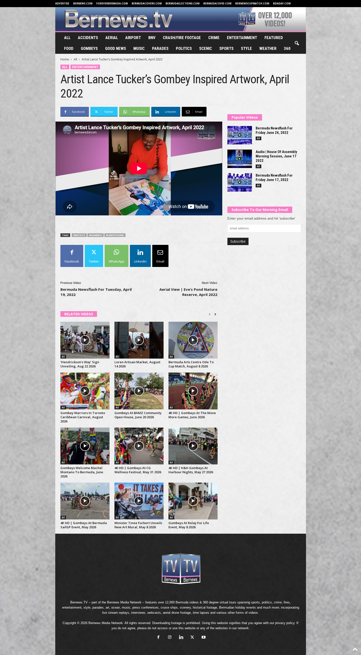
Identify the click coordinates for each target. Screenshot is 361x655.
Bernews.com (82, 3)
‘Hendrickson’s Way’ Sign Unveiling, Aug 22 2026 (79, 364)
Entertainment (242, 37)
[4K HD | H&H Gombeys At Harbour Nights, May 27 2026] (193, 446)
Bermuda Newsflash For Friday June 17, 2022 (274, 177)
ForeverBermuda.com (112, 3)
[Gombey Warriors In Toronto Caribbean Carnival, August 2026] (85, 391)
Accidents (88, 37)
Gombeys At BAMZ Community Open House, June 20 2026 (138, 415)
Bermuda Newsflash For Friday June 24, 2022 (274, 130)
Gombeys (89, 48)
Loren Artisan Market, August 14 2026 (137, 364)
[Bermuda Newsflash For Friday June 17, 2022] (239, 182)
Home (64, 59)
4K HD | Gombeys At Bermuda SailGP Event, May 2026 (83, 525)
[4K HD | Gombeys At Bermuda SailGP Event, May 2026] (85, 501)
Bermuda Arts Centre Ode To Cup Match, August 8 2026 (191, 364)
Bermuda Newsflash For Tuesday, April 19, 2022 (96, 292)
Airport (133, 37)
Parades (160, 48)
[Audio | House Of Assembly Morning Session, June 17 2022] (239, 159)
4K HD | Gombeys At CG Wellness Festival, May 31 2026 (137, 470)
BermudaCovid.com (217, 3)
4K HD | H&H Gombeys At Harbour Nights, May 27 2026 (190, 470)
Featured (273, 37)
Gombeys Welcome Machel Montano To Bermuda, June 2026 (81, 472)
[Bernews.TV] (180, 19)
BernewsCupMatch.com (252, 3)
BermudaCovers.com (147, 3)
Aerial (111, 37)
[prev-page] (209, 314)
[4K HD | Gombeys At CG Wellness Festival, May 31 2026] (139, 446)
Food (68, 48)
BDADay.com (282, 3)
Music (139, 48)
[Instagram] (169, 638)
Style (246, 48)
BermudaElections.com (182, 3)
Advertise (62, 3)
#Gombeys (95, 235)
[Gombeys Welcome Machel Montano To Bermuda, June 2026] (85, 446)
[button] (296, 43)
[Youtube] (203, 638)
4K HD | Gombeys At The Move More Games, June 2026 (192, 415)
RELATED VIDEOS (78, 314)
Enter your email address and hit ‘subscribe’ (261, 218)
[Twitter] (192, 638)
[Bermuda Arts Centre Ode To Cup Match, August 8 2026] (193, 340)
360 (287, 48)
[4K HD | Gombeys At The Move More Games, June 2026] (193, 391)
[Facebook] (158, 638)
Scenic (205, 48)
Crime (214, 37)
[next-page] (215, 314)
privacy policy (284, 623)
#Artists (79, 235)
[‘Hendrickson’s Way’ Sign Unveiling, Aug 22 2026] (85, 340)
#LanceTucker (115, 235)
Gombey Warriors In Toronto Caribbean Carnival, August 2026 (82, 417)
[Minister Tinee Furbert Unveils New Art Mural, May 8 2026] (139, 501)
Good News (115, 48)
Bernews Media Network (124, 602)
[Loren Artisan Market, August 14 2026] (139, 340)
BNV (151, 37)
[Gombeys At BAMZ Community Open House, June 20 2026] (139, 391)
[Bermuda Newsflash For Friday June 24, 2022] (239, 135)
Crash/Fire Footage (182, 37)
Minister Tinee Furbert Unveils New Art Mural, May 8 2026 (138, 525)
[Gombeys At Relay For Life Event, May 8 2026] (193, 501)
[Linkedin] (181, 638)
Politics (184, 48)
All (67, 37)
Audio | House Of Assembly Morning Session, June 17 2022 (276, 156)
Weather (268, 48)
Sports (226, 48)
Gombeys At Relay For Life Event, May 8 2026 (188, 525)
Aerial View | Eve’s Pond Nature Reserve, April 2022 (188, 292)
